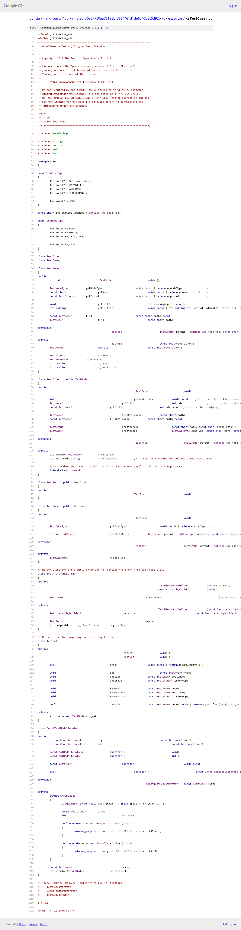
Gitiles (22, 924)
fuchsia (34, 18)
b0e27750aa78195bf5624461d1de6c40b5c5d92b (123, 18)
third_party (52, 18)
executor (175, 18)
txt (225, 924)
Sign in (233, 6)
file (105, 27)
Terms (43, 924)
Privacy (33, 924)
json (234, 924)
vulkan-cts (73, 18)
